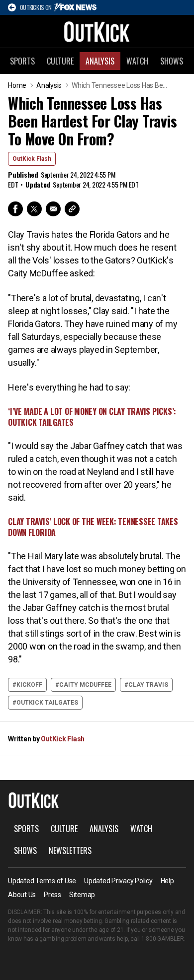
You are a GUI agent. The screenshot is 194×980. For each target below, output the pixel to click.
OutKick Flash (31, 158)
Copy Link (72, 208)
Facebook (15, 208)
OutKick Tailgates (47, 702)
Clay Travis (148, 684)
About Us (22, 895)
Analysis (100, 61)
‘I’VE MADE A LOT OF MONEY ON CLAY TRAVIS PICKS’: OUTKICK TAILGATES (92, 416)
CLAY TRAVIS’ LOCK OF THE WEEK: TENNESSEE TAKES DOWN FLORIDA (93, 527)
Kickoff (29, 684)
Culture (60, 61)
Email (53, 208)
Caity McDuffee (85, 684)
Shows (171, 61)
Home (17, 85)
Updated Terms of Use (42, 881)
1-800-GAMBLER (162, 938)
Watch (137, 61)
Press (52, 895)
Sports (22, 61)
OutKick (97, 31)
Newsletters (70, 850)
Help (167, 881)
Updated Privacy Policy (118, 881)
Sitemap (82, 895)
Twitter (34, 208)
